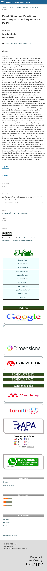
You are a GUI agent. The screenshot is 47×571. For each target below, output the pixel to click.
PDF (6, 167)
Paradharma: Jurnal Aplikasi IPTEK (17, 2)
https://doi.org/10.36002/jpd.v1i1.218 (19, 44)
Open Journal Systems (10, 535)
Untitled (6, 176)
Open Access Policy (22, 282)
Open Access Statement (22, 290)
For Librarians (7, 526)
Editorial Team (22, 260)
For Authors (6, 522)
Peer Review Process (22, 271)
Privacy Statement (22, 286)
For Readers (6, 519)
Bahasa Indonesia (8, 485)
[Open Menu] (2, 2)
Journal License (22, 294)
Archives (10, 7)
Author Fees (22, 297)
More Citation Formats (11, 203)
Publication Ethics (22, 275)
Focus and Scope (23, 267)
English (5, 482)
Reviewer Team (22, 264)
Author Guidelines (22, 279)
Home (4, 7)
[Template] (23, 253)
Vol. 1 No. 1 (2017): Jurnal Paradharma (27, 7)
